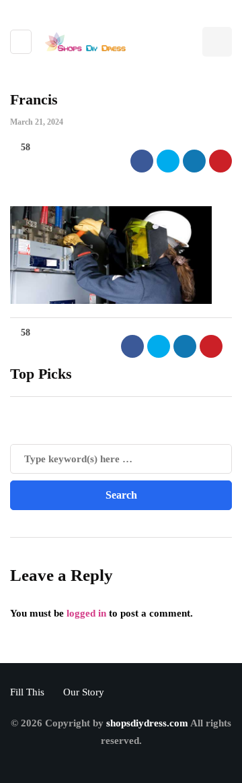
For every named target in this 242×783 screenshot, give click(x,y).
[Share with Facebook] (141, 161)
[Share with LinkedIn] (194, 161)
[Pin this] (220, 161)
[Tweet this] (168, 161)
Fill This (27, 692)
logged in (86, 613)
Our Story (83, 692)
